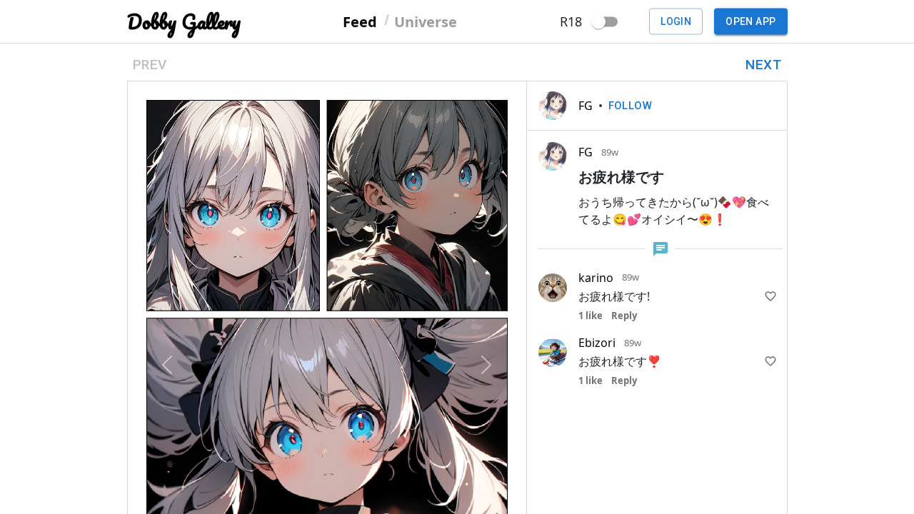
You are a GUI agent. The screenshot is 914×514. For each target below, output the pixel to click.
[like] (770, 296)
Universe (425, 21)
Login (676, 21)
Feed (360, 21)
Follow (630, 105)
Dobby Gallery (184, 22)
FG (585, 106)
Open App (750, 21)
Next (763, 64)
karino (595, 278)
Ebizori (597, 343)
